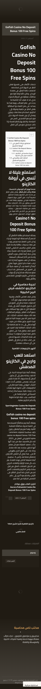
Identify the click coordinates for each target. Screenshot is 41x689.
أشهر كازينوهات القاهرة (24, 348)
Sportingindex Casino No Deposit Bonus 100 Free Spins (20, 407)
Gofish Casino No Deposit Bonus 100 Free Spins (18, 139)
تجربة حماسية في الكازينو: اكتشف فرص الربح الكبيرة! (24, 154)
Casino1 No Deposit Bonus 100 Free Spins (21, 149)
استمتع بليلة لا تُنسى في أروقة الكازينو (21, 144)
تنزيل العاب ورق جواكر (25, 484)
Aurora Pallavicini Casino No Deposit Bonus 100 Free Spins (22, 488)
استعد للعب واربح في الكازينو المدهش (20, 159)
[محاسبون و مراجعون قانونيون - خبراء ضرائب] (20, 9)
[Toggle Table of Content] (30, 135)
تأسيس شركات (11, 561)
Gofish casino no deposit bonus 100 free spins (23, 164)
